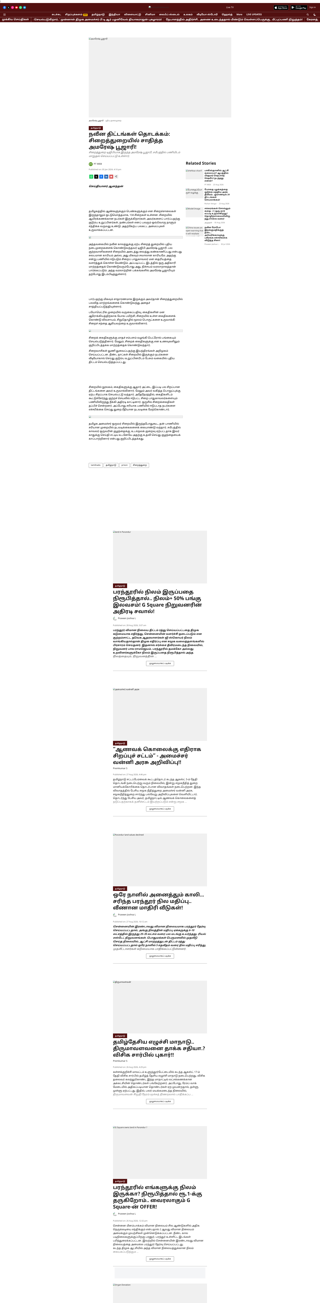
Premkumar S (120, 768)
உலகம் (188, 14)
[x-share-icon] (96, 178)
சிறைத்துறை (140, 465)
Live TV (230, 7)
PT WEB (98, 164)
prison (125, 465)
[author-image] (91, 164)
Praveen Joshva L (127, 618)
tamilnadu (95, 465)
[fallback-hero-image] (195, 174)
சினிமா (150, 14)
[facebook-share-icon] (101, 178)
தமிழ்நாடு (98, 14)
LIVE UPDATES (254, 14)
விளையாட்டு (132, 14)
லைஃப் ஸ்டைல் (169, 14)
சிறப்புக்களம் (73, 14)
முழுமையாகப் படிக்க (160, 663)
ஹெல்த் (227, 14)
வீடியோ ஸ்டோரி (207, 14)
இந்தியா (114, 14)
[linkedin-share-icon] (106, 178)
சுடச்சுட (56, 14)
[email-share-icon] (111, 178)
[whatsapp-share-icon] (91, 178)
